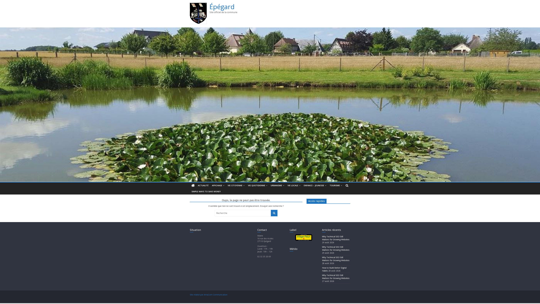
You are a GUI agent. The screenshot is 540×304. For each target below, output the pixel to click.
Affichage (217, 185)
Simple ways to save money (206, 191)
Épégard (222, 6)
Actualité (203, 185)
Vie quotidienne (256, 185)
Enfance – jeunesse (314, 185)
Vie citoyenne (235, 185)
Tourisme (335, 185)
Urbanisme (276, 185)
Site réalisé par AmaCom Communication (208, 294)
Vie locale (293, 185)
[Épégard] (270, 29)
